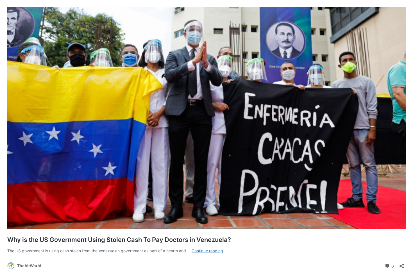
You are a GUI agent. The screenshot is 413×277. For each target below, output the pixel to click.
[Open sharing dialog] (402, 264)
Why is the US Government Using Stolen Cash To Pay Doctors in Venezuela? (119, 239)
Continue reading (207, 250)
